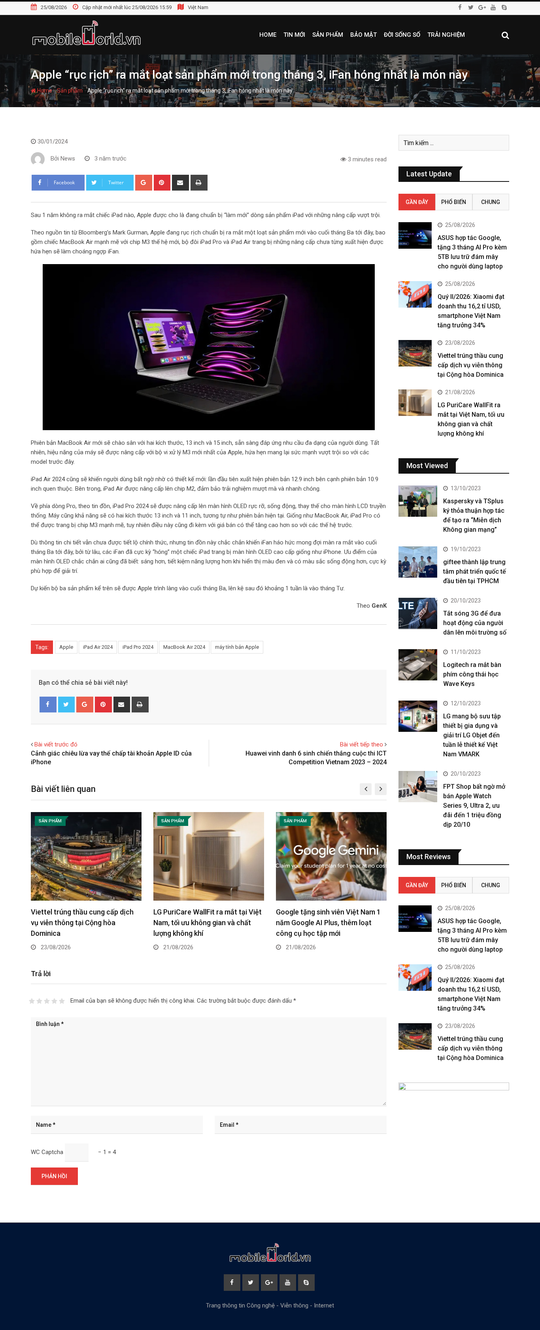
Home (267, 34)
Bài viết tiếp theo (361, 744)
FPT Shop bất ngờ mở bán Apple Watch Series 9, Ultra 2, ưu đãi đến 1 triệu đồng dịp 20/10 (474, 805)
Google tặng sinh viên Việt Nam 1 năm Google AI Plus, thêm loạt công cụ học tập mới (328, 922)
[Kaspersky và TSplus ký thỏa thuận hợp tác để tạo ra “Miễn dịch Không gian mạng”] (417, 501)
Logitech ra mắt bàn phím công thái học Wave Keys (472, 674)
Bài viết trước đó (55, 744)
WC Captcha (47, 1152)
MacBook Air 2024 (184, 647)
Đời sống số (402, 34)
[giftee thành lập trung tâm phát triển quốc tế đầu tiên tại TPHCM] (417, 561)
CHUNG (490, 202)
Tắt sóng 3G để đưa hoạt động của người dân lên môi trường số (474, 623)
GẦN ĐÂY (417, 202)
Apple (66, 647)
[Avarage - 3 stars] (47, 1001)
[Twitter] (66, 704)
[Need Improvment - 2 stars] (39, 1001)
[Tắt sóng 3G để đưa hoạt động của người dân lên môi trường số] (417, 613)
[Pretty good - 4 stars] (54, 1001)
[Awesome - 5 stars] (62, 1001)
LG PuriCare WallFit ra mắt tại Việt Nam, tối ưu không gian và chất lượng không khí (207, 922)
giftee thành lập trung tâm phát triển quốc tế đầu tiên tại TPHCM (474, 571)
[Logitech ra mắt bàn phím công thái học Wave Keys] (417, 664)
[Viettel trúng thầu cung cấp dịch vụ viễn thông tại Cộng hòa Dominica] (415, 353)
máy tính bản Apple (237, 647)
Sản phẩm (327, 34)
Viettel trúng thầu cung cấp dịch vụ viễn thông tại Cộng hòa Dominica (82, 922)
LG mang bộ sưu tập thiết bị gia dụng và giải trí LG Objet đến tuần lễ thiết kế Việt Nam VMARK (472, 735)
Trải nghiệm (446, 34)
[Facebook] (48, 704)
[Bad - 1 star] (32, 1001)
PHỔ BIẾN (453, 202)
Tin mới (294, 34)
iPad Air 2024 (98, 647)
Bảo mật (363, 34)
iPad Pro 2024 (138, 647)
